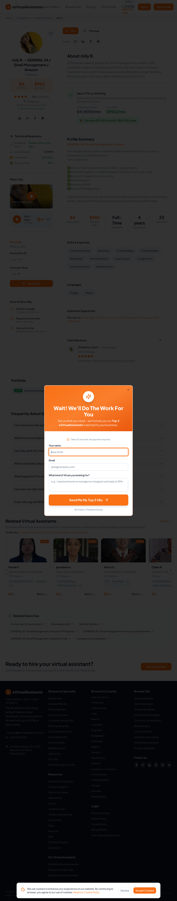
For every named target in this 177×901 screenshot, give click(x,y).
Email (52, 460)
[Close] (128, 389)
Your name (55, 445)
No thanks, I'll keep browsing (88, 509)
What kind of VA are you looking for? (69, 475)
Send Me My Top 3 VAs (86, 500)
